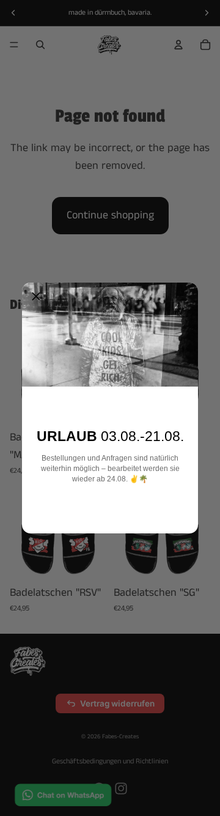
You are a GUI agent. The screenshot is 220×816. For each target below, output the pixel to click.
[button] (36, 297)
